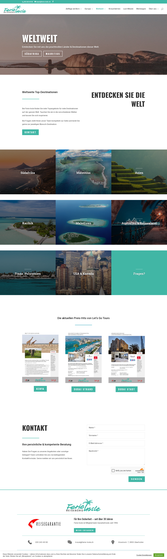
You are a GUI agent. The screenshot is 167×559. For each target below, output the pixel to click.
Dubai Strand (83, 389)
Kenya (40, 389)
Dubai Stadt (126, 389)
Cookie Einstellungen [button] (144, 555)
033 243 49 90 (28, 2)
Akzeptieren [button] (159, 555)
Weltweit (99, 9)
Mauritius (53, 53)
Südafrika (32, 53)
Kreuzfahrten (114, 9)
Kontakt (30, 132)
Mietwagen (141, 9)
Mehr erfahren (85, 530)
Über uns (153, 9)
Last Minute (128, 9)
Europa (88, 9)
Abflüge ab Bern (73, 9)
